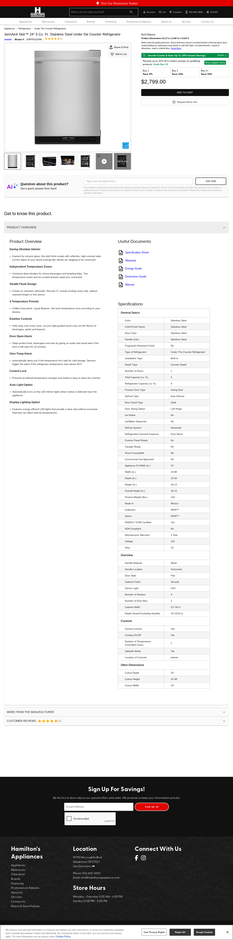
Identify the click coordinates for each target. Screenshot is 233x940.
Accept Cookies (204, 932)
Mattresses (48, 21)
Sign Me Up (152, 806)
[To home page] (37, 12)
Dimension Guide (135, 276)
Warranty (130, 260)
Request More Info (187, 102)
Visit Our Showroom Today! (119, 3)
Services (186, 21)
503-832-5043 (91, 873)
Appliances (25, 21)
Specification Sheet (137, 252)
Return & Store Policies (25, 906)
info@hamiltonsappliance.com (100, 877)
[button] (144, 12)
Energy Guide (133, 268)
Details (220, 55)
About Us (166, 21)
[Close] (227, 932)
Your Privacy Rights (154, 932)
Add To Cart (185, 92)
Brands (91, 21)
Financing (110, 21)
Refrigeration (24, 28)
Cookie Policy (63, 936)
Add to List (121, 54)
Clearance (71, 21)
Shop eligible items (215, 62)
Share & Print (121, 47)
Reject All (180, 932)
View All (122, 161)
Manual (129, 284)
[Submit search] (131, 12)
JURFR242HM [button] (34, 39)
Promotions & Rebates (138, 21)
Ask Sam (211, 181)
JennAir (8, 39)
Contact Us (207, 21)
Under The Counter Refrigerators (50, 28)
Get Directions (82, 866)
